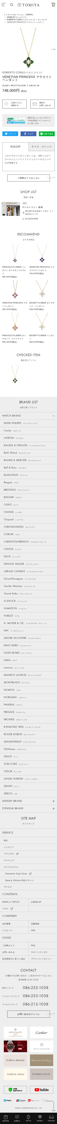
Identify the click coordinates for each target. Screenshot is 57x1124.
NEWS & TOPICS (11, 902)
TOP (53, 1111)
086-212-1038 (35, 1004)
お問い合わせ (8, 952)
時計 (6, 840)
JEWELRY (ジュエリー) (16, 17)
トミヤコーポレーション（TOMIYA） (19, 15)
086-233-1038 (35, 996)
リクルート (7, 930)
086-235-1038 (35, 988)
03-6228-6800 (31, 219)
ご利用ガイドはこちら (28, 178)
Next (53, 49)
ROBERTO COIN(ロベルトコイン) (21, 20)
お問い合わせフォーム (28, 1014)
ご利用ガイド (8, 945)
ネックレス (42, 20)
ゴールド (8, 887)
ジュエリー (9, 847)
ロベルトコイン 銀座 (32, 207)
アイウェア (9, 860)
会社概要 (6, 924)
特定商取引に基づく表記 (13, 959)
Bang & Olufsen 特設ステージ (19, 880)
